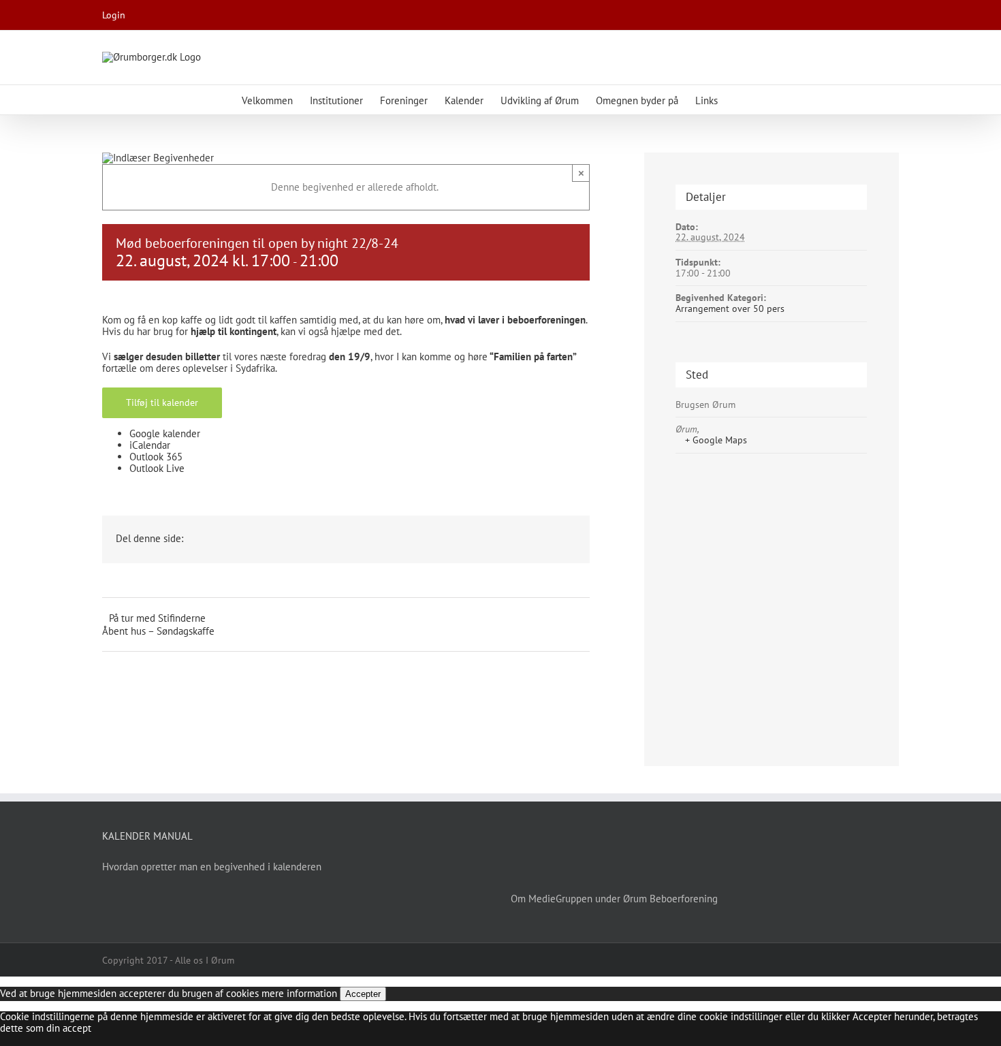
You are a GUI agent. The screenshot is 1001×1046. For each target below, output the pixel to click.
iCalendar (149, 445)
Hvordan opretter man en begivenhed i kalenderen (211, 866)
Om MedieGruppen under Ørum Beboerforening (614, 898)
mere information (299, 993)
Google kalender (164, 433)
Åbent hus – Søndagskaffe (158, 630)
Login (113, 15)
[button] (739, 99)
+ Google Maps (716, 440)
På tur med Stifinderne (157, 618)
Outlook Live (157, 468)
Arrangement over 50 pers (730, 308)
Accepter (363, 994)
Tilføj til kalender (162, 402)
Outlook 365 (155, 456)
